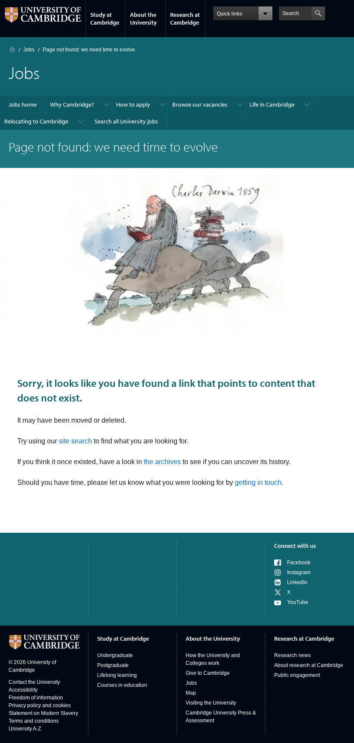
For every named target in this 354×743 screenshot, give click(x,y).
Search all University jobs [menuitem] (126, 121)
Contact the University (34, 682)
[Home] (12, 49)
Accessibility (23, 690)
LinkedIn (297, 582)
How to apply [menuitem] (133, 104)
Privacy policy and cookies (40, 705)
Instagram (298, 572)
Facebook (298, 563)
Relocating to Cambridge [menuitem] (36, 121)
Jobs (191, 683)
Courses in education (122, 685)
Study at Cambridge (104, 18)
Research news (292, 655)
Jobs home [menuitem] (23, 104)
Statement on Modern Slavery (43, 713)
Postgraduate (113, 665)
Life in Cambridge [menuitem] (272, 104)
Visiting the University (211, 703)
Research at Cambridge (185, 18)
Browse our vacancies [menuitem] (200, 104)
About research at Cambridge (308, 665)
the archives (162, 461)
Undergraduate (115, 655)
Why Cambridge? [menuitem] (72, 104)
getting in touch (258, 482)
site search (75, 441)
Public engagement (297, 675)
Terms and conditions (34, 721)
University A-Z (25, 729)
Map (191, 693)
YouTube (297, 602)
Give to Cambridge (208, 673)
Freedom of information (36, 698)
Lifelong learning (117, 675)
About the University (143, 18)
